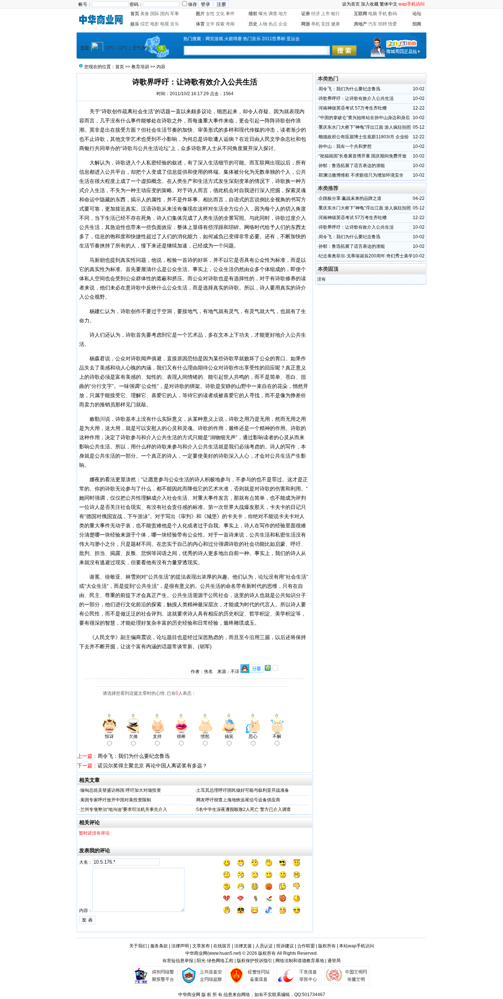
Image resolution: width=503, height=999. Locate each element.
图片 (200, 13)
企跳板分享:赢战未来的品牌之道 (350, 198)
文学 (210, 24)
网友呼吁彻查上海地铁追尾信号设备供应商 (238, 799)
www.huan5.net (224, 953)
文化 (220, 13)
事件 (230, 13)
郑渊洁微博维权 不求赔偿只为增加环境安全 (361, 175)
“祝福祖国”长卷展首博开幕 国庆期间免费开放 (363, 156)
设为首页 (351, 4)
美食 (144, 13)
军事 (174, 13)
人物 (262, 24)
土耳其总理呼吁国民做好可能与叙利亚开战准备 (242, 790)
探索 (220, 24)
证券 (305, 13)
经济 (315, 13)
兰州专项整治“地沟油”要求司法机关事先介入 (123, 809)
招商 (416, 24)
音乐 (174, 24)
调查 (272, 13)
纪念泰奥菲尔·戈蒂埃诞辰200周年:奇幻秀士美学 (366, 256)
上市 (325, 13)
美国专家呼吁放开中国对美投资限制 (115, 799)
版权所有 (327, 945)
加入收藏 (370, 4)
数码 (392, 13)
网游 (305, 24)
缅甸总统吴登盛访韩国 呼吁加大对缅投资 (120, 790)
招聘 (382, 24)
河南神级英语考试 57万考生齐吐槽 (353, 108)
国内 (164, 13)
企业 (282, 24)
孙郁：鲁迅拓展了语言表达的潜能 (352, 165)
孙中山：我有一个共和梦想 (345, 146)
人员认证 (264, 945)
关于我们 (138, 945)
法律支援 (243, 945)
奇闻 (230, 24)
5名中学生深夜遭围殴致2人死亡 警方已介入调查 (243, 809)
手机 (382, 13)
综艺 (144, 24)
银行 (335, 13)
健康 (335, 24)
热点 (272, 24)
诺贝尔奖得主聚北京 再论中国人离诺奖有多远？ (152, 766)
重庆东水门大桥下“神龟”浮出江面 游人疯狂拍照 (365, 127)
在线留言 (222, 945)
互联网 (360, 13)
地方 (282, 13)
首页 (134, 13)
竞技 (325, 24)
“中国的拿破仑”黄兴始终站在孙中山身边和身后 (364, 117)
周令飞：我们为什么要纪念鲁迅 (134, 756)
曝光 (262, 13)
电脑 (372, 13)
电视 (164, 24)
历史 (253, 24)
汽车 (372, 24)
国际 (154, 13)
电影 (154, 24)
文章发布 (201, 945)
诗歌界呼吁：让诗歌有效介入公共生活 (356, 98)
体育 (200, 24)
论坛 (416, 13)
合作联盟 (306, 945)
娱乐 (134, 24)
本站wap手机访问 (356, 945)
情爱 (392, 24)
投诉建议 (285, 945)
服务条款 (159, 945)
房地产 (360, 24)
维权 (253, 13)
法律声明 (180, 945)
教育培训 (140, 66)
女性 (210, 13)
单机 (315, 24)
